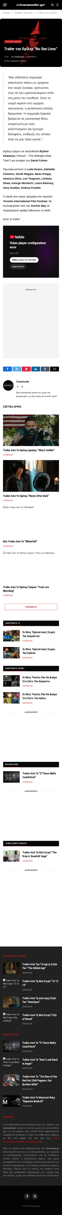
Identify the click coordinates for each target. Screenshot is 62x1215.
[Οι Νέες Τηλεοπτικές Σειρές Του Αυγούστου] (11, 635)
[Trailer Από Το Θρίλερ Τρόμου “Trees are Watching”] (31, 567)
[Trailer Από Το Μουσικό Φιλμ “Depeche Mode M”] (11, 1101)
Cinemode (19, 57)
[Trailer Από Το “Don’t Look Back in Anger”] (11, 1063)
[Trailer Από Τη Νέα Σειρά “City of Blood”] (11, 1018)
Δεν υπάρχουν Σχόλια (16, 61)
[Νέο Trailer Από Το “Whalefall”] (31, 521)
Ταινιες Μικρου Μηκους (16, 843)
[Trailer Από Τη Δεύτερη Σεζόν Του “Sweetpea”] (11, 1001)
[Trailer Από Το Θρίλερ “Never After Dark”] (31, 476)
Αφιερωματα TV (12, 623)
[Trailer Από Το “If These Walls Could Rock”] (11, 777)
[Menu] (5, 5)
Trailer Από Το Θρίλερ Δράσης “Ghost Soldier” (29, 450)
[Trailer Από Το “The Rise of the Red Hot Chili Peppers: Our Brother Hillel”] (11, 1080)
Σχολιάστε (31, 607)
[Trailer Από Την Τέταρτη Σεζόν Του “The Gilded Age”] (11, 968)
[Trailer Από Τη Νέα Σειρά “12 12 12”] (11, 984)
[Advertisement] (31, 323)
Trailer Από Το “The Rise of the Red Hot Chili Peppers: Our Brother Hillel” (39, 1080)
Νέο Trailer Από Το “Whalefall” (20, 541)
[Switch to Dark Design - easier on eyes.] (57, 4)
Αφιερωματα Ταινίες (14, 668)
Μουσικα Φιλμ (11, 764)
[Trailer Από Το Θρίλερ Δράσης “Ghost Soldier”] (31, 430)
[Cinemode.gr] (31, 5)
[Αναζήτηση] (52, 5)
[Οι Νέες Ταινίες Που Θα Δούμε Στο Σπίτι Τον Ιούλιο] (11, 698)
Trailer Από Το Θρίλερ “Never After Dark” (26, 495)
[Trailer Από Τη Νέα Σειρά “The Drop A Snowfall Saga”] (11, 856)
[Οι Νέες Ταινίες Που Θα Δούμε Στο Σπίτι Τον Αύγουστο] (11, 681)
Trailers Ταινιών (13, 41)
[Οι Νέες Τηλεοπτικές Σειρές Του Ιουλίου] (11, 652)
